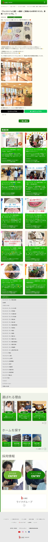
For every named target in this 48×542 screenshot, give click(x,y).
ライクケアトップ (4, 6)
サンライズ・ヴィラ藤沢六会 (9, 339)
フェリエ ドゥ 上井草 (7, 358)
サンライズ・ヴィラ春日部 (9, 319)
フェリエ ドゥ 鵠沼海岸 (8, 372)
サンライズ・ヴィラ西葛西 (9, 347)
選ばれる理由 (31, 519)
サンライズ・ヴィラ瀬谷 (8, 330)
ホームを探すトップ (39, 448)
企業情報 (29, 522)
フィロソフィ (6, 519)
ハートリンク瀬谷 (7, 353)
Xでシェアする (13, 111)
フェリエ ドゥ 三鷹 (21, 6)
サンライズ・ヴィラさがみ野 (9, 308)
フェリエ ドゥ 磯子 (7, 364)
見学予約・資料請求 (13, 528)
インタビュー (14, 522)
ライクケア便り (6, 378)
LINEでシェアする (37, 111)
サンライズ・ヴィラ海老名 (9, 327)
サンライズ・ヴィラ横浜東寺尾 (10, 325)
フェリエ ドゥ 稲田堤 (7, 367)
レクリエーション (18, 17)
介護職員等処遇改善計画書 (33, 528)
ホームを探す (24, 519)
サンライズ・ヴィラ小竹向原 (9, 316)
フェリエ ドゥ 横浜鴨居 (8, 361)
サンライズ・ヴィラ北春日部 (9, 314)
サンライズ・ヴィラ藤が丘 (9, 336)
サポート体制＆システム (40, 519)
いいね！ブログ (12, 6)
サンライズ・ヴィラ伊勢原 (9, 311)
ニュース (35, 522)
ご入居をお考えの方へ (15, 519)
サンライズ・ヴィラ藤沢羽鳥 (9, 344)
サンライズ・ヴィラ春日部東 (9, 300)
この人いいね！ (6, 305)
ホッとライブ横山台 (7, 375)
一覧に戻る (24, 121)
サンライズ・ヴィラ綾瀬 (8, 333)
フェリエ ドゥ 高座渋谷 (8, 369)
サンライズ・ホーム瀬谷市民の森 (10, 350)
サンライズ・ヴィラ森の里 (9, 322)
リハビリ (5, 380)
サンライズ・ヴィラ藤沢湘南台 (10, 341)
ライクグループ (24, 501)
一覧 (42, 423)
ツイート (4, 114)
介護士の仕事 (6, 386)
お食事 (4, 302)
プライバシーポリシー (23, 528)
